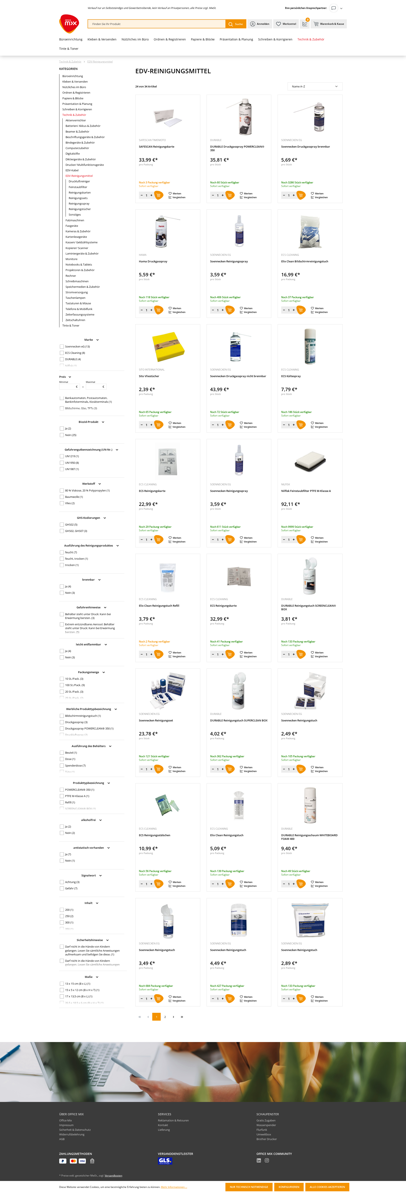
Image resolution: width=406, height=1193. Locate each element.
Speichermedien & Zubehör (83, 287)
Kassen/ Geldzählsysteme (81, 242)
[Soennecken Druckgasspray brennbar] (310, 117)
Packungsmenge (89, 672)
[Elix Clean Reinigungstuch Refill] (168, 576)
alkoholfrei (88, 820)
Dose (70, 759)
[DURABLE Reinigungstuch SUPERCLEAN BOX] (239, 690)
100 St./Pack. (75, 685)
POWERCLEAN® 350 (79, 790)
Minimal (68, 384)
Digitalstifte (73, 153)
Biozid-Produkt (89, 422)
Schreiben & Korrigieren (77, 109)
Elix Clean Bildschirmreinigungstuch (304, 261)
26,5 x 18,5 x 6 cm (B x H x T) (84, 1003)
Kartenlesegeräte (76, 237)
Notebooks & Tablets (79, 264)
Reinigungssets (78, 198)
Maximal (95, 384)
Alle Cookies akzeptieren (327, 1187)
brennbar (88, 579)
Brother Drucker (266, 1139)
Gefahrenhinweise (89, 607)
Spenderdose (75, 765)
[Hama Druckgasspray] (168, 231)
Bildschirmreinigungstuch (83, 716)
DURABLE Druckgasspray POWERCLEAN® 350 (237, 148)
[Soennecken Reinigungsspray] (239, 231)
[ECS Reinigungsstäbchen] (168, 805)
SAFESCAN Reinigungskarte (156, 146)
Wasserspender (266, 1125)
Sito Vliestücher (149, 376)
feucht (71, 552)
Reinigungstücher (80, 209)
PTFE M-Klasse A (77, 796)
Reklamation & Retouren (173, 1120)
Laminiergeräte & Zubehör (82, 253)
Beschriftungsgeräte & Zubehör (85, 137)
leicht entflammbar (89, 644)
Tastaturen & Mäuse (78, 303)
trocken (72, 565)
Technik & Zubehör (74, 115)
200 (69, 910)
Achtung (72, 882)
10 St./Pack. (74, 679)
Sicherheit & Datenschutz (75, 1130)
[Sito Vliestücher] (168, 346)
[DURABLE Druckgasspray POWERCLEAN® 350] (239, 117)
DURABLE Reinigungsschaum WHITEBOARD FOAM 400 (309, 837)
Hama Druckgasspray (153, 261)
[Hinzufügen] (158, 195)
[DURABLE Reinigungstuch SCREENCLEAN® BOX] (310, 576)
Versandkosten (113, 1175)
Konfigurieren (289, 1187)
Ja (68, 428)
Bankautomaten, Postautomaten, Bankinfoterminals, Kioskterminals (88, 400)
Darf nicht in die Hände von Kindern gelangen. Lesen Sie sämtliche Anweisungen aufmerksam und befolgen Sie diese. (92, 950)
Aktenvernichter (76, 120)
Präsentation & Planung (77, 104)
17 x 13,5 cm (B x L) (78, 996)
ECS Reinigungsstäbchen (154, 835)
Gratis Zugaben (266, 1120)
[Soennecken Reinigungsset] (168, 690)
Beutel (71, 752)
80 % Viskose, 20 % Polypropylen (87, 490)
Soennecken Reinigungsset (156, 720)
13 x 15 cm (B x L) (77, 983)
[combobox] (157, 24)
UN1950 (72, 463)
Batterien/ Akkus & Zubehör (83, 126)
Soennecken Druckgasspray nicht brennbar (238, 376)
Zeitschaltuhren (75, 320)
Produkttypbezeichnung (89, 783)
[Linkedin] (258, 1161)
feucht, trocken (76, 559)
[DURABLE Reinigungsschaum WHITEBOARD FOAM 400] (310, 805)
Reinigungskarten (80, 192)
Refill (70, 802)
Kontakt (163, 1125)
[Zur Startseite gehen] (69, 23)
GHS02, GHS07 (76, 531)
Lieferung (164, 1130)
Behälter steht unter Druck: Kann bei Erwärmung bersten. (88, 616)
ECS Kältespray (291, 376)
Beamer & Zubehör (77, 131)
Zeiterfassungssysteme (80, 314)
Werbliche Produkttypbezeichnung (89, 709)
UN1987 (72, 469)
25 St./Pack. (74, 698)
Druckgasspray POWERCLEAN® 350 (89, 728)
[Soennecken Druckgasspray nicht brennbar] (239, 346)
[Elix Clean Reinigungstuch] (239, 805)
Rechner (71, 276)
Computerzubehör (77, 148)
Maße (89, 977)
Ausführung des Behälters (89, 746)
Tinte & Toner (70, 325)
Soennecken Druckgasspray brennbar (305, 146)
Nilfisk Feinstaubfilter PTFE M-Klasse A (306, 491)
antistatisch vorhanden (88, 847)
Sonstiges (75, 214)
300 (69, 922)
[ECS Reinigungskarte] (168, 461)
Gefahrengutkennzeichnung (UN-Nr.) (89, 449)
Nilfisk (71, 366)
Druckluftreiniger (79, 181)
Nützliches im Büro (74, 87)
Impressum (66, 1125)
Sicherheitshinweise (90, 940)
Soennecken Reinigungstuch (299, 720)
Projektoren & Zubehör (80, 270)
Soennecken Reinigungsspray (229, 261)
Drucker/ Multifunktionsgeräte (85, 165)
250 (69, 916)
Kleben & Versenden (75, 81)
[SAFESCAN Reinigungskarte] (168, 117)
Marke (88, 340)
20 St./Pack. (74, 691)
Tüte (70, 772)
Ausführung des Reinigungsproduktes (89, 545)
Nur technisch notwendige (249, 1187)
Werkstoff (89, 484)
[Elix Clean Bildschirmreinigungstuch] (310, 231)
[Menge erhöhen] (151, 195)
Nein (70, 435)
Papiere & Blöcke (72, 98)
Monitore (71, 259)
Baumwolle (74, 497)
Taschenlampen (75, 298)
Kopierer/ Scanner (77, 248)
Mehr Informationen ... (174, 1187)
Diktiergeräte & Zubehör (81, 159)
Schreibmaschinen (77, 281)
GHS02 (71, 524)
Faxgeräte (72, 226)
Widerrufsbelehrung (71, 1134)
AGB (61, 1139)
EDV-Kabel (72, 170)
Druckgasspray (76, 722)
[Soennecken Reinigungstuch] (310, 690)
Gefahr (71, 888)
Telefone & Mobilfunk (79, 309)
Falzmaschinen (75, 220)
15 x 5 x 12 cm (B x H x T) (82, 990)
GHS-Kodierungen (89, 518)
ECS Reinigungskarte (152, 491)
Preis (62, 376)
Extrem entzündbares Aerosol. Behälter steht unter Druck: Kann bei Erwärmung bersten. (90, 628)
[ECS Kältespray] (310, 346)
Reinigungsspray (79, 203)
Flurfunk (261, 1130)
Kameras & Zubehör (78, 231)
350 (69, 929)
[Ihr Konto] (337, 8)
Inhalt (89, 903)
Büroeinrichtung (72, 76)
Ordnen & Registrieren (76, 92)
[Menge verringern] (141, 195)
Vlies (70, 503)
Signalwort (88, 875)
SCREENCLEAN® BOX (80, 809)
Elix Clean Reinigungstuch (226, 835)
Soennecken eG (77, 346)
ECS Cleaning (75, 353)
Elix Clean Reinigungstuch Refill (159, 606)
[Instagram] (267, 1161)
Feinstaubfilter (78, 187)
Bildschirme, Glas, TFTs (81, 408)
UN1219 (72, 456)
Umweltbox (263, 1134)
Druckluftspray (76, 735)
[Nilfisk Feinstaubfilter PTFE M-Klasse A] (310, 461)
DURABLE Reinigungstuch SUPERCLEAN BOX (238, 720)
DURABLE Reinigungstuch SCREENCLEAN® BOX (308, 607)
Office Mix (65, 1120)
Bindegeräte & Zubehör (80, 142)
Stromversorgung (77, 292)
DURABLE (73, 359)
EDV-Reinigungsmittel (79, 176)
